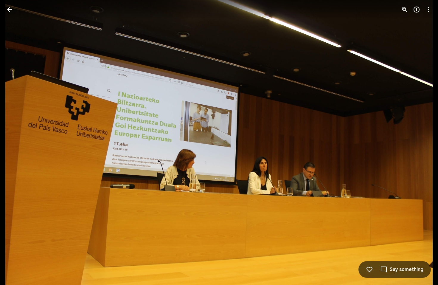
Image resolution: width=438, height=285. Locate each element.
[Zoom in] (405, 10)
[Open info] (417, 10)
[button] (16, 142)
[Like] (369, 269)
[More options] (428, 10)
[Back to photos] (9, 9)
